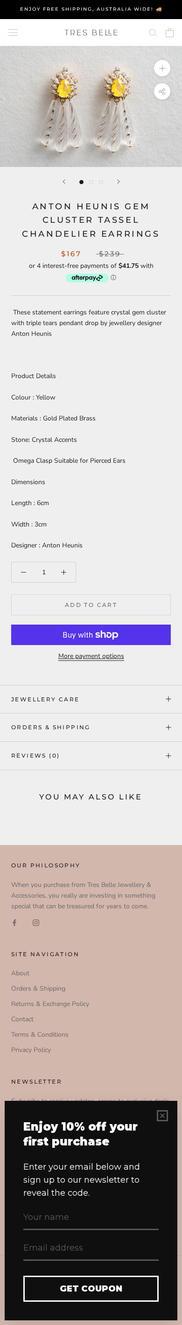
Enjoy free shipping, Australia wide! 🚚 (91, 9)
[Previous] (64, 182)
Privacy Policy (31, 1049)
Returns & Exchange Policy (50, 1003)
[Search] (153, 32)
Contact (22, 1019)
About (20, 973)
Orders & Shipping (51, 727)
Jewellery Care (45, 699)
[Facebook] (14, 922)
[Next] (118, 182)
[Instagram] (36, 922)
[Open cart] (170, 32)
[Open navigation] (13, 32)
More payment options (91, 656)
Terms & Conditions (40, 1034)
